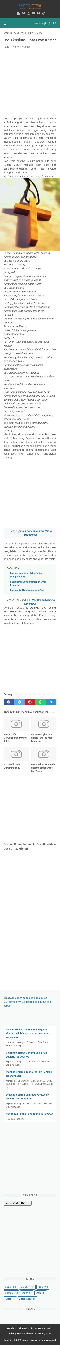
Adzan (10, 1299)
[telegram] (51, 702)
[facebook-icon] (18, 13)
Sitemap (30, 1333)
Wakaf (27, 1293)
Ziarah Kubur (27, 1299)
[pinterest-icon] (38, 13)
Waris (40, 1293)
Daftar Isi (22, 1328)
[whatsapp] (40, 702)
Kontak (48, 1328)
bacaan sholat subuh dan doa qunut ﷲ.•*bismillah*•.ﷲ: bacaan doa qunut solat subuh (27, 1033)
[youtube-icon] (33, 13)
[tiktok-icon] (43, 13)
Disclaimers (35, 1328)
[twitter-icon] (23, 13)
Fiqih (43, 1287)
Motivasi (27, 1287)
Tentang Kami (44, 1333)
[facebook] (9, 702)
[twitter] (19, 702)
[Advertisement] (30, 83)
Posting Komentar (21, 47)
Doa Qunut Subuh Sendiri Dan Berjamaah (29, 1114)
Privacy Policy (16, 1333)
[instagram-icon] (28, 13)
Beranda (10, 1328)
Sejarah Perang (29, 1340)
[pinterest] (30, 702)
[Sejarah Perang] (30, 6)
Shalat (11, 1287)
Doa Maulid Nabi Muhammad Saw (27, 590)
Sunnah (11, 1293)
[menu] (7, 23)
